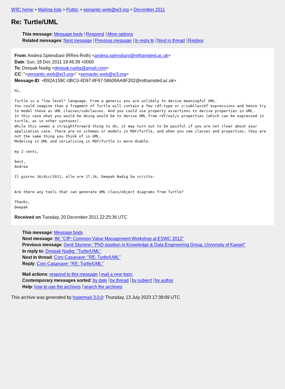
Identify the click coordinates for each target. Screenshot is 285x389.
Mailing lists (50, 9)
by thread (119, 280)
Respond (95, 34)
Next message (77, 40)
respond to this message (74, 274)
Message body (68, 34)
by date (100, 280)
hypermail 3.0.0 (88, 297)
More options (120, 34)
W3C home (22, 9)
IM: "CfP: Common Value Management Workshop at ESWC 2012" (119, 238)
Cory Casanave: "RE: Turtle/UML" (87, 257)
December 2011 (149, 9)
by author (164, 280)
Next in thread (171, 40)
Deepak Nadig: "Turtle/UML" (73, 251)
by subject (142, 280)
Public (72, 9)
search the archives (103, 286)
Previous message (113, 40)
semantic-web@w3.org (106, 9)
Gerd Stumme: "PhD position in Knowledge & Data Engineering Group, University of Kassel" (154, 244)
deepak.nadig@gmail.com (80, 68)
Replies (195, 40)
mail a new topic (117, 274)
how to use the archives (57, 286)
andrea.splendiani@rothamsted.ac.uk (131, 55)
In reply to (144, 40)
